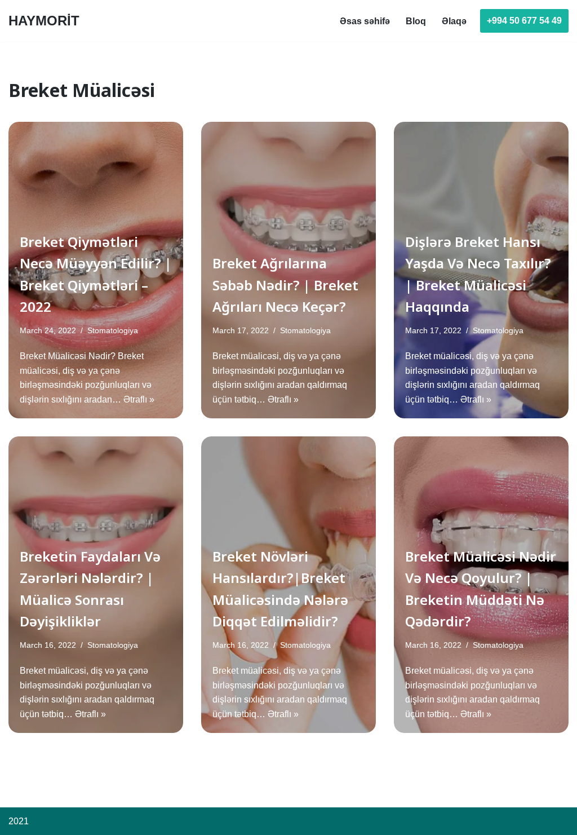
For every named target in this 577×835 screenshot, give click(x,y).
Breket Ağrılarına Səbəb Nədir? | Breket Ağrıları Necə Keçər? (285, 285)
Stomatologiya (112, 330)
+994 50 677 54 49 (524, 20)
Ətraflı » (138, 399)
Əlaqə (454, 21)
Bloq (416, 21)
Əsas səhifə (365, 21)
